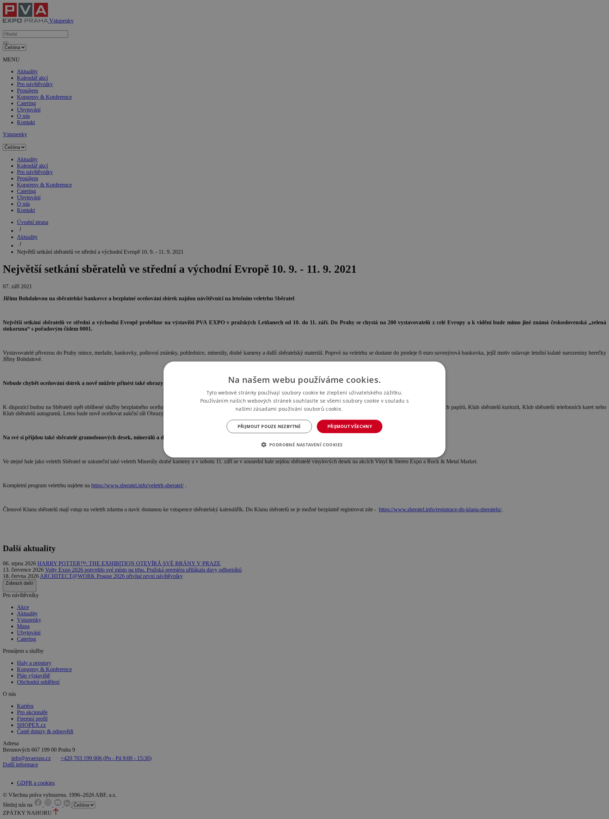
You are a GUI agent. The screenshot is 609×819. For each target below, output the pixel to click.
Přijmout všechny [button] (349, 426)
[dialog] (304, 409)
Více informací (359, 409)
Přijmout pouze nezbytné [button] (269, 426)
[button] (304, 444)
